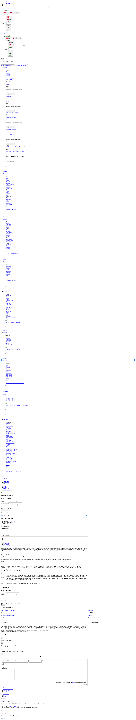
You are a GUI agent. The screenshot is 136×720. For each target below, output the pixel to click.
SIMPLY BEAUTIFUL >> (12, 253)
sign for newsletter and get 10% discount (14, 65)
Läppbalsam (9, 239)
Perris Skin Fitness (10, 452)
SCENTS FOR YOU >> (11, 209)
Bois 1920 (8, 427)
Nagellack (8, 247)
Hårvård (8, 75)
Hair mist (8, 181)
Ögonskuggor (9, 232)
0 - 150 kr (8, 373)
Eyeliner (8, 231)
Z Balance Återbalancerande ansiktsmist (15, 151)
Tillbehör (8, 248)
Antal (6, 526)
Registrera (8, 1)
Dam (7, 178)
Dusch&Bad (9, 275)
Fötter (7, 313)
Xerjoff (7, 465)
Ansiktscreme (9, 269)
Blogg (4, 696)
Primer (7, 223)
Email (2, 594)
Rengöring (8, 267)
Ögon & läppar (9, 300)
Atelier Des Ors (9, 426)
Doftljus (8, 183)
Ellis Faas (8, 431)
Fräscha (8, 197)
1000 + (7, 378)
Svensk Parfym (9, 460)
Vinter (7, 191)
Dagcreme (8, 301)
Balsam (8, 338)
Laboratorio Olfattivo (11, 441)
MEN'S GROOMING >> (12, 280)
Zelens (7, 466)
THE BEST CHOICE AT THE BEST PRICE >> (17, 405)
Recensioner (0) (6, 545)
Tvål (7, 308)
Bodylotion (8, 272)
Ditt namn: (3, 593)
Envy (7, 432)
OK (1, 642)
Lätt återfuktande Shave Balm (7, 615)
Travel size (8, 185)
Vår (7, 192)
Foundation (8, 225)
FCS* (2, 501)
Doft (7, 71)
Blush (7, 227)
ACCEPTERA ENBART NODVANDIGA (9, 631)
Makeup (8, 74)
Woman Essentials (10, 463)
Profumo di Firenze (10, 453)
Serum (7, 299)
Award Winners (9, 188)
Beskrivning (6, 543)
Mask (7, 298)
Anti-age (8, 303)
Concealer (8, 224)
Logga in (8, 3)
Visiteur (8, 462)
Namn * (3, 663)
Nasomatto (8, 446)
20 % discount (9, 398)
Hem (7, 371)
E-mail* (2, 505)
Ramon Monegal (10, 454)
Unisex (7, 180)
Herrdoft (8, 268)
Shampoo (8, 336)
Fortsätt (2, 604)
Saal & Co (8, 457)
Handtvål (90, 615)
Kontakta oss (6, 694)
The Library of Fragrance (12, 449)
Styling (7, 343)
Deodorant (8, 271)
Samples (8, 187)
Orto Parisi (8, 440)
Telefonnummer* (4, 503)
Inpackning (8, 340)
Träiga (7, 201)
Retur (4, 695)
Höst (7, 195)
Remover (8, 236)
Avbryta (2, 510)
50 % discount (9, 399)
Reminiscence (9, 456)
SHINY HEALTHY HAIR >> (13, 349)
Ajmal (7, 424)
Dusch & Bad (9, 307)
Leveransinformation (8, 689)
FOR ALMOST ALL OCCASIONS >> (15, 383)
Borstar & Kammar (10, 344)
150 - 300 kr (9, 374)
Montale (8, 444)
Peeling (8, 296)
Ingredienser (6, 544)
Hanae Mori (9, 436)
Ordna (7, 510)
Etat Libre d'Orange (10, 433)
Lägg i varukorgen (10, 94)
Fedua (7, 435)
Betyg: (2, 603)
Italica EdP (8, 84)
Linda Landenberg (10, 443)
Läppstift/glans (9, 240)
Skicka (84, 684)
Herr (7, 77)
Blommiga (8, 199)
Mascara (8, 235)
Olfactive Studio (10, 448)
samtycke (73, 682)
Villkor (5, 691)
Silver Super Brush (10, 134)
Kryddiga (8, 203)
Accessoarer (9, 368)
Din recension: (4, 600)
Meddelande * (5, 668)
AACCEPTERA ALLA (23, 631)
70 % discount (9, 400)
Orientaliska (9, 204)
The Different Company (11, 461)
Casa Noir (8, 429)
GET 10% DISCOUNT (14, 706)
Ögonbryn (8, 229)
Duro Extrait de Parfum (11, 117)
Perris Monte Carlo (10, 450)
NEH (7, 445)
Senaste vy (7, 483)
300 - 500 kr (9, 375)
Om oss (5, 687)
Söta (7, 200)
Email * (3, 665)
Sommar (8, 193)
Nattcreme (8, 304)
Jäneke (7, 439)
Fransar (8, 233)
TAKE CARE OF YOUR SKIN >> (14, 322)
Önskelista (7, 482)
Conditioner (9, 339)
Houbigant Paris (9, 437)
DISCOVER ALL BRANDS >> (13, 471)
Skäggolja (8, 266)
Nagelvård (8, 245)
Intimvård (8, 316)
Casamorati (8, 428)
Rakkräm (8, 101)
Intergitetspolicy (7, 690)
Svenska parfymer (10, 184)
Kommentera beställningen (7, 508)
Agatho (8, 423)
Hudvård (8, 73)
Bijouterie (8, 370)
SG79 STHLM (9, 458)
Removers (8, 244)
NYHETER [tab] (12, 78)
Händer (8, 312)
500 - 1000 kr (9, 376)
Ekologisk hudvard (10, 317)
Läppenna (8, 241)
